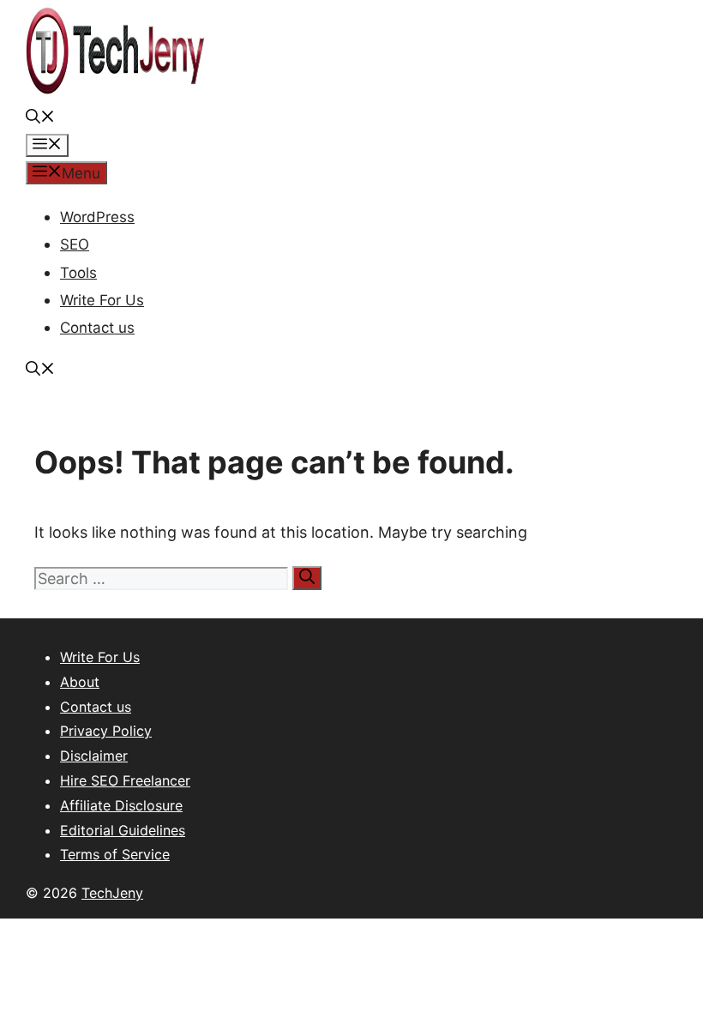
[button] (40, 118)
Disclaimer (94, 755)
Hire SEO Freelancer (125, 780)
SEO (74, 244)
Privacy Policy (106, 730)
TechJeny (112, 892)
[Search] (306, 578)
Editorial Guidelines (122, 830)
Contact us (97, 327)
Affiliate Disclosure (121, 805)
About (79, 681)
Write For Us (102, 300)
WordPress (97, 217)
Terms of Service (115, 854)
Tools (78, 272)
